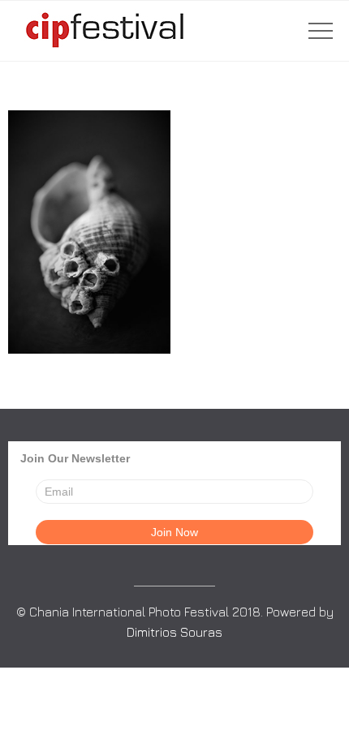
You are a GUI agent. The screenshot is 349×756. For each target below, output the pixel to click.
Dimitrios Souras (174, 632)
